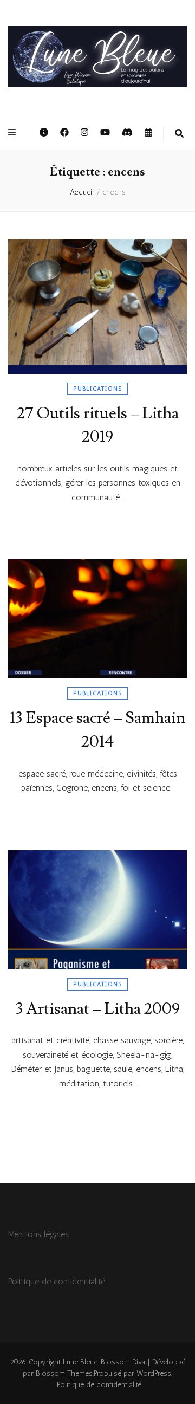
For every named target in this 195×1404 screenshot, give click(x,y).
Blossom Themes (64, 1373)
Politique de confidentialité (56, 1281)
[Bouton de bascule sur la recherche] (179, 134)
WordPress (153, 1373)
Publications (97, 388)
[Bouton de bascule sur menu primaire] (13, 133)
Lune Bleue (80, 1362)
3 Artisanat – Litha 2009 (98, 1008)
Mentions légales (38, 1234)
